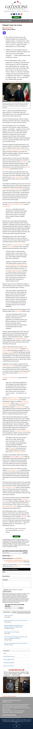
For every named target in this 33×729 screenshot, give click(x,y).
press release (10, 246)
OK (16, 726)
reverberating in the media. (18, 452)
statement (18, 311)
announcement (6, 206)
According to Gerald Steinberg (10, 377)
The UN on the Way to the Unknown (11, 632)
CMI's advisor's (14, 398)
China (4, 653)
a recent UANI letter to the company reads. (16, 265)
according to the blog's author (22, 431)
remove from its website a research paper (13, 189)
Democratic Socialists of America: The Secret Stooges (15, 620)
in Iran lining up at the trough (16, 505)
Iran (12, 555)
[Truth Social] (4, 34)
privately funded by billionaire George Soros (15, 347)
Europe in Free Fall (8, 615)
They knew (24, 516)
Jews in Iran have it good (13, 470)
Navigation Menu (6, 21)
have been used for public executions (16, 269)
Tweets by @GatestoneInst (9, 696)
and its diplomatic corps (9, 487)
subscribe (20, 564)
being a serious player (17, 177)
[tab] (7, 612)
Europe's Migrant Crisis (8, 659)
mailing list (17, 566)
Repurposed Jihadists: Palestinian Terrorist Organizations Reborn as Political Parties (13, 626)
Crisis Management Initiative (19, 338)
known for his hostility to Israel (16, 204)
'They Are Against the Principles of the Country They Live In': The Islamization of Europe (15, 637)
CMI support (12, 448)
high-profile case (24, 161)
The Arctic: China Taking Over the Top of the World (15, 643)
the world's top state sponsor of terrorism (16, 150)
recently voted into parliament (12, 399)
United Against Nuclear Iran (17, 245)
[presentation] (7, 612)
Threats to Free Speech (8, 665)
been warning (21, 456)
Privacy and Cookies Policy (22, 722)
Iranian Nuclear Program (9, 656)
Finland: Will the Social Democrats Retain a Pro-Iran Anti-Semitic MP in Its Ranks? (18, 561)
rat (6, 350)
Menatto (13, 456)
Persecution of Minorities (8, 662)
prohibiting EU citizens (8, 366)
